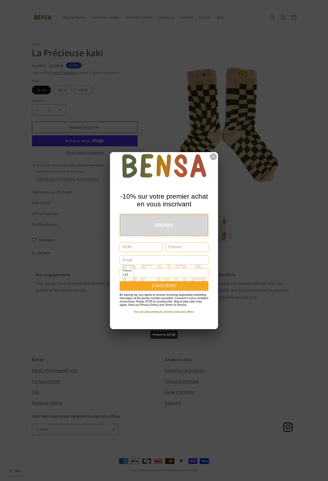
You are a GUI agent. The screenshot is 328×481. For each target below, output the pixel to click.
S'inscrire (164, 286)
